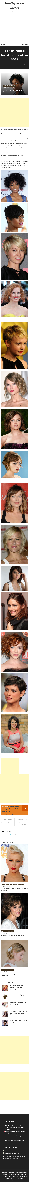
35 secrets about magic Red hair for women (17, 986)
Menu (4, 44)
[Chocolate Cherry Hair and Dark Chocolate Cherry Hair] (5, 1014)
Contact (25, 1170)
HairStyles (4, 1170)
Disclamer (18, 1170)
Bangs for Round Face (11, 1159)
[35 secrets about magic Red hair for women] (5, 988)
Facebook (11, 1170)
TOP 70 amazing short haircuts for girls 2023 (17, 995)
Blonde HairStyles (5, 884)
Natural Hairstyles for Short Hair (14, 1140)
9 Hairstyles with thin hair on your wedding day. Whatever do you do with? (22, 822)
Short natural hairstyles (9, 85)
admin (13, 87)
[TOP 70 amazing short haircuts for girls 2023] (5, 996)
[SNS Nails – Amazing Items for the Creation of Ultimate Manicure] (5, 1005)
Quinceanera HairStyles (12, 1153)
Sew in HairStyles (10, 1151)
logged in (11, 834)
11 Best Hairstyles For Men (18, 1020)
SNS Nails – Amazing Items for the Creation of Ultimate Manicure (18, 1004)
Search (24, 44)
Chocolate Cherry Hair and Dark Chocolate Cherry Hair (18, 1013)
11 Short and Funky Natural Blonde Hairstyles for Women (6, 821)
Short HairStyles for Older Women (15, 1156)
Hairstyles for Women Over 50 (14, 1125)
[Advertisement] (14, 30)
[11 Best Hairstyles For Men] (5, 1023)
